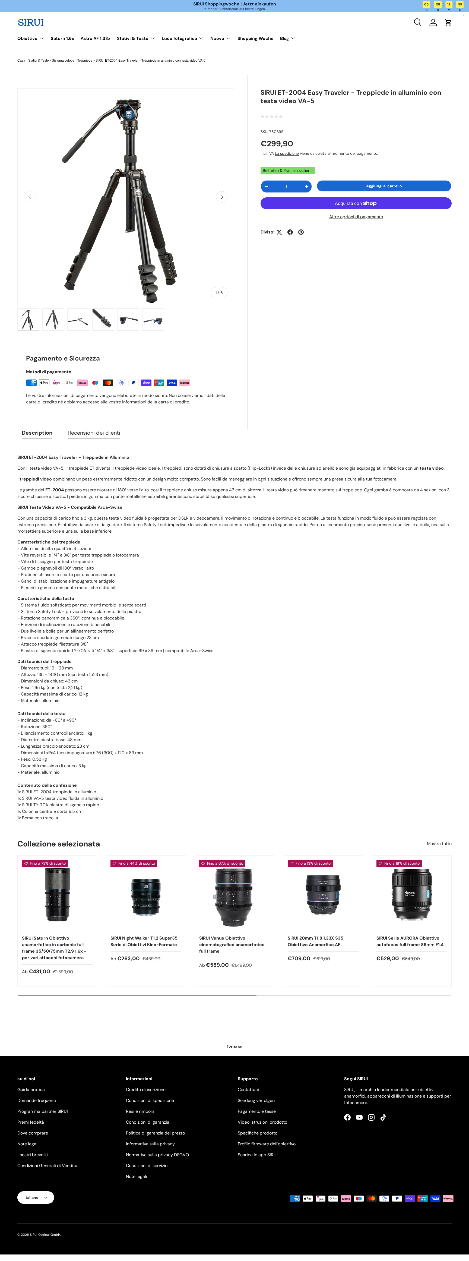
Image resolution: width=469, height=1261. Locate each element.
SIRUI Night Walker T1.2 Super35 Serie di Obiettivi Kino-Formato (144, 941)
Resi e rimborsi (141, 1111)
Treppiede (85, 60)
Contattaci (248, 1089)
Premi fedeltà (30, 1122)
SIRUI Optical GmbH (45, 1234)
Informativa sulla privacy (150, 1144)
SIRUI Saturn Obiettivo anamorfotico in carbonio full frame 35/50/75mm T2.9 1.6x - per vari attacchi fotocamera (54, 947)
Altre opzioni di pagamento (356, 217)
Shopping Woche (255, 38)
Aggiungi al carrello (384, 186)
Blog (284, 38)
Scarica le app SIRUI (258, 1155)
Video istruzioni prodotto (262, 1122)
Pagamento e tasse (257, 1111)
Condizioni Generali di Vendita (47, 1165)
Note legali (28, 1144)
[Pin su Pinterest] (301, 232)
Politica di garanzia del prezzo (155, 1133)
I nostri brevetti (32, 1155)
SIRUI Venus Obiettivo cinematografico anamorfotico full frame (232, 944)
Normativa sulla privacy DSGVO (157, 1155)
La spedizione (287, 153)
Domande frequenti (36, 1100)
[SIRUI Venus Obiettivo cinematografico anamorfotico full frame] (234, 895)
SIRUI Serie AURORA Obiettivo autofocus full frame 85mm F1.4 (409, 941)
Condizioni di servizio (146, 1165)
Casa (21, 60)
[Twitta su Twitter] (279, 232)
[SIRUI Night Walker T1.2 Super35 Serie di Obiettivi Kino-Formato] (145, 895)
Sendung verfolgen (256, 1100)
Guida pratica (31, 1089)
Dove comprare (32, 1133)
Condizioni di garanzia (147, 1122)
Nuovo (217, 38)
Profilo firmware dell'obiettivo (267, 1144)
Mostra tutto (439, 843)
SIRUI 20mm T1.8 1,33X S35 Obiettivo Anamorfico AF (315, 941)
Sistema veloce (63, 60)
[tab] (37, 433)
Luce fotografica (179, 38)
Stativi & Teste (132, 38)
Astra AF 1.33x (95, 38)
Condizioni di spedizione (150, 1100)
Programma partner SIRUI (42, 1111)
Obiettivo (27, 38)
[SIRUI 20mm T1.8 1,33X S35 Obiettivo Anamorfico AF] (323, 895)
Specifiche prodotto (257, 1133)
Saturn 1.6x (62, 38)
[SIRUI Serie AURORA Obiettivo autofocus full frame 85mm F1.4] (411, 895)
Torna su (234, 1046)
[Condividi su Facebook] (290, 232)
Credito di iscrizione (146, 1089)
